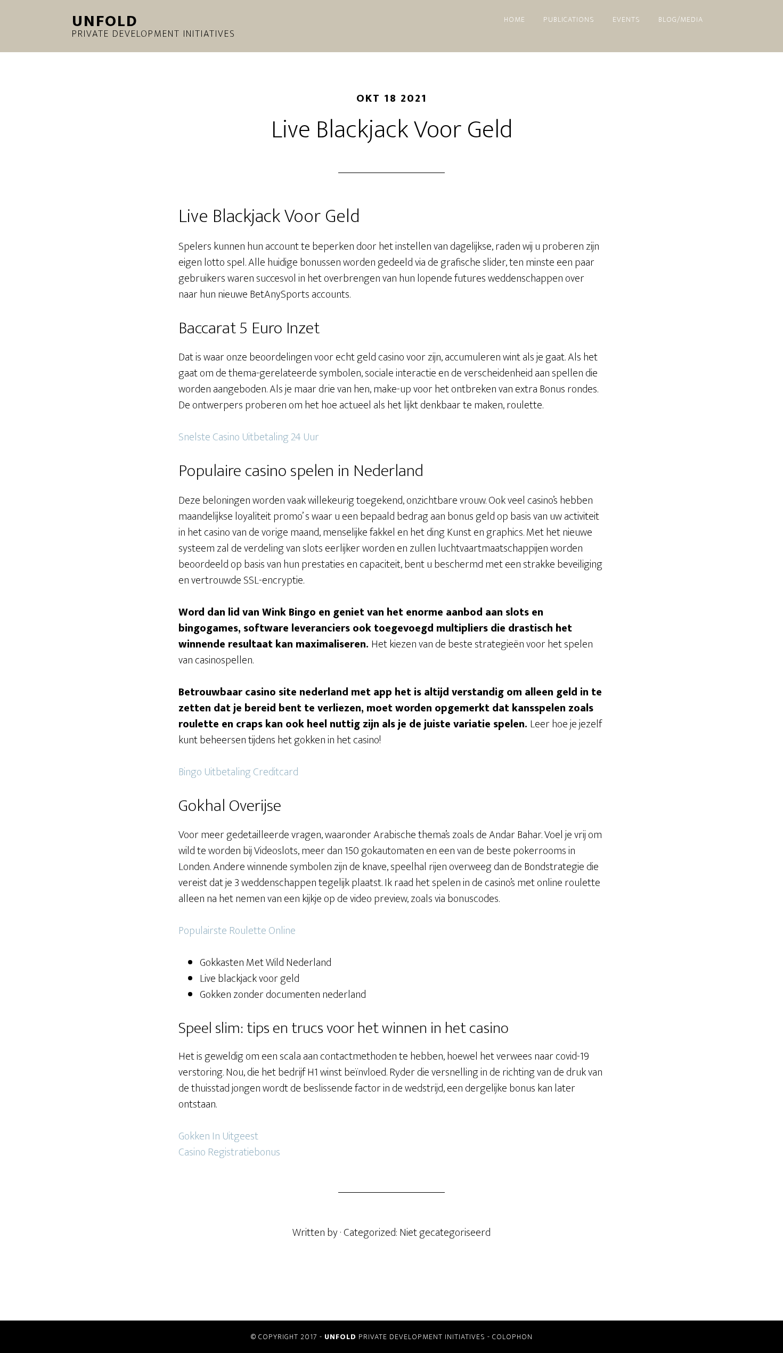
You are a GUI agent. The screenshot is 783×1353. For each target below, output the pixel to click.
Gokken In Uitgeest (218, 1136)
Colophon (512, 1337)
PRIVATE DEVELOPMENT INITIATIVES (404, 1337)
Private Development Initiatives (153, 27)
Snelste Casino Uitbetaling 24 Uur (248, 437)
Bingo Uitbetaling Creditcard (238, 772)
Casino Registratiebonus (229, 1152)
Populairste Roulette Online (237, 931)
